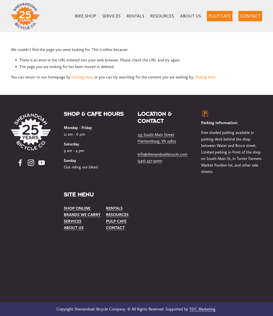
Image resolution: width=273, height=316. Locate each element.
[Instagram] (31, 162)
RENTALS (135, 16)
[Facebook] (20, 162)
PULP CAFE (220, 16)
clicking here (81, 77)
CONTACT (250, 16)
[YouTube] (41, 162)
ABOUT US (190, 16)
